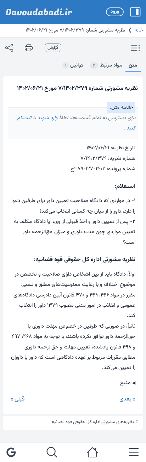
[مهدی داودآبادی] (39, 12)
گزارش (52, 47)
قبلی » (17, 399)
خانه (139, 30)
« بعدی (127, 399)
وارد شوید (47, 118)
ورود (115, 12)
